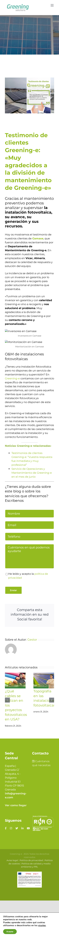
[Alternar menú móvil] (52, 5)
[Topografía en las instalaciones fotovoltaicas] (43, 681)
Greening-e (12, 378)
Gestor (32, 639)
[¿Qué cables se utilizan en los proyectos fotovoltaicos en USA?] (15, 681)
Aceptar (9, 931)
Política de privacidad (31, 860)
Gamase (37, 238)
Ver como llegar (16, 805)
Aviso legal (12, 860)
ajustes (42, 925)
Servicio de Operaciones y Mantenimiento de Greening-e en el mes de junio (31, 472)
